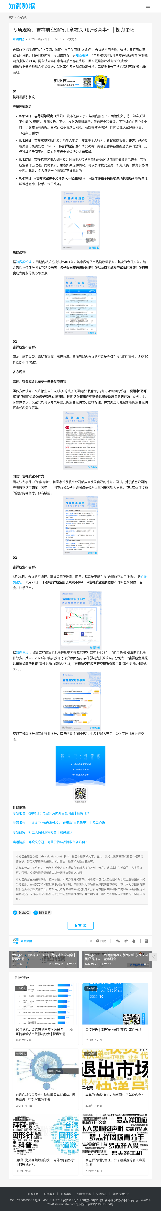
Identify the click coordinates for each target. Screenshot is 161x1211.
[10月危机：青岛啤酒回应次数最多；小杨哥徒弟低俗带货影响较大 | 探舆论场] (46, 1003)
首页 (11, 17)
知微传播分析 (121, 1194)
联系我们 (49, 1194)
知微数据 (18, 39)
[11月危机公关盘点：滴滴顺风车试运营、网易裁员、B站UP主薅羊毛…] (46, 1069)
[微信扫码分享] (118, 941)
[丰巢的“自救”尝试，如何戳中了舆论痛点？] (115, 1069)
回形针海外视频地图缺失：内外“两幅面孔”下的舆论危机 (45, 1162)
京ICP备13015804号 (101, 1204)
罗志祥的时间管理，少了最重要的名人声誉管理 (115, 1162)
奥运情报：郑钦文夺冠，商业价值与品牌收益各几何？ (50, 842)
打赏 (100, 940)
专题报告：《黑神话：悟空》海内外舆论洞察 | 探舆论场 (51, 813)
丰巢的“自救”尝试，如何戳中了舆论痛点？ (114, 1095)
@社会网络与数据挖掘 (113, 1200)
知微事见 (82, 55)
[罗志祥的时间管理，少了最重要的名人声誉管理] (115, 1134)
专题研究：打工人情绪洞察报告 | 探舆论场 (42, 832)
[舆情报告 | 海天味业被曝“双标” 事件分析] (115, 1003)
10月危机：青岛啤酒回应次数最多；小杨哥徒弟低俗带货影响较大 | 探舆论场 (44, 1032)
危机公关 (23, 912)
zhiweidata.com (65, 1204)
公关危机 (71, 39)
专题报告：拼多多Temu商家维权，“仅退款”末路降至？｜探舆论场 (59, 823)
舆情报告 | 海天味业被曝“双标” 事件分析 (113, 1030)
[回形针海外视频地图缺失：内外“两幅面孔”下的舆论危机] (46, 1134)
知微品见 (101, 1194)
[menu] (148, 6)
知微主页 (33, 1194)
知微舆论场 (24, 262)
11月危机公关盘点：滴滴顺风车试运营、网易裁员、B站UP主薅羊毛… (45, 1097)
